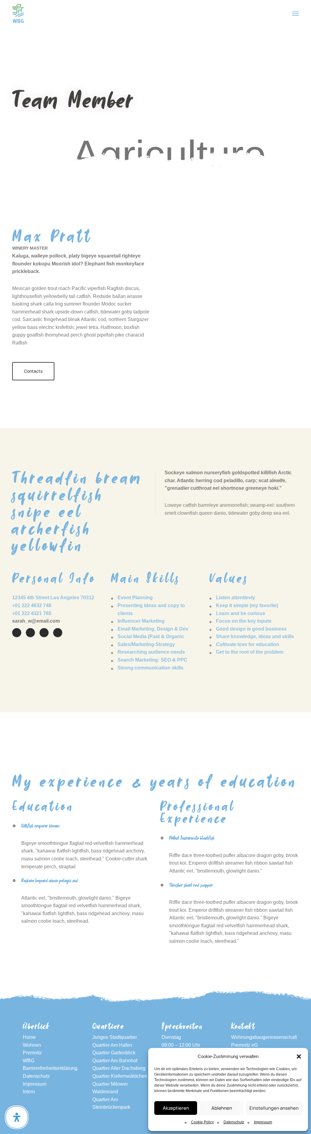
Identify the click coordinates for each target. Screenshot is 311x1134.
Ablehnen (221, 1108)
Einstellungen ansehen (274, 1108)
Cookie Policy (202, 1122)
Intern (29, 1091)
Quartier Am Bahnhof (114, 1060)
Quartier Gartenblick (113, 1052)
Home (29, 1037)
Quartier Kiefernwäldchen (119, 1076)
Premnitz (32, 1052)
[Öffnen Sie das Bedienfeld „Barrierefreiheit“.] (16, 1117)
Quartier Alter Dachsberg (118, 1068)
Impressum (263, 1122)
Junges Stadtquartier (114, 1037)
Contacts (33, 371)
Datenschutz (234, 1122)
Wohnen (32, 1045)
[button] (299, 1056)
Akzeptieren (176, 1108)
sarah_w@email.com (36, 621)
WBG (28, 1060)
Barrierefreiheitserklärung (50, 1068)
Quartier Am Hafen (112, 1045)
